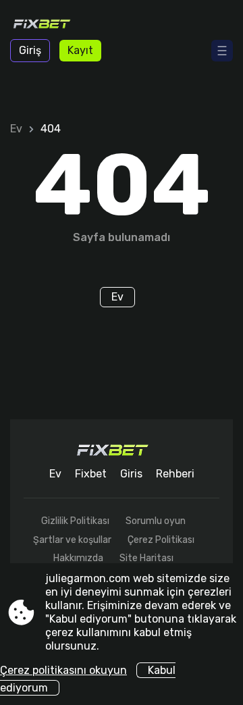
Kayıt (80, 50)
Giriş (30, 50)
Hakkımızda (78, 558)
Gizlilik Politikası (75, 521)
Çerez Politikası (161, 540)
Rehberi (175, 473)
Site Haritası (146, 558)
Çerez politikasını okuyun (63, 670)
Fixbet (91, 473)
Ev (16, 128)
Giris (131, 473)
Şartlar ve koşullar (72, 540)
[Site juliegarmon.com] (49, 25)
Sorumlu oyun (156, 521)
